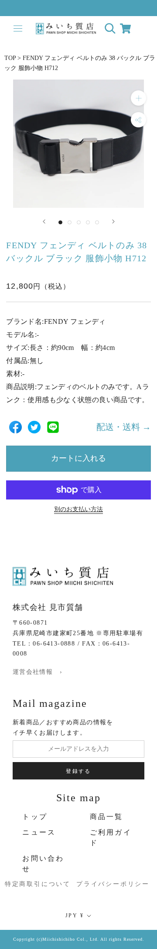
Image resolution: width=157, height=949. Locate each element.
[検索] (110, 28)
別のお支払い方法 (78, 509)
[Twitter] (34, 427)
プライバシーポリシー (104, 884)
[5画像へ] (97, 222)
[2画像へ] (70, 222)
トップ (35, 816)
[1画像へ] (60, 222)
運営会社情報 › (37, 672)
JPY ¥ (74, 915)
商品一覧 (106, 816)
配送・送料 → (123, 427)
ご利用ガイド (111, 837)
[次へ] (113, 221)
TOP (10, 58)
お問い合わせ (43, 863)
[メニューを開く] (17, 28)
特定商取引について (27, 884)
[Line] (53, 427)
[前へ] (44, 221)
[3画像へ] (79, 222)
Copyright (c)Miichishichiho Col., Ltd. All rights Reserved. (78, 939)
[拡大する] (138, 98)
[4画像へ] (88, 222)
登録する (78, 771)
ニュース (39, 832)
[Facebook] (15, 427)
